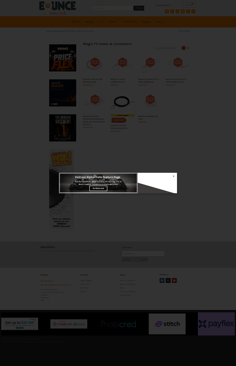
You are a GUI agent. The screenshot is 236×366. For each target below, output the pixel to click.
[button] (174, 176)
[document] (118, 183)
